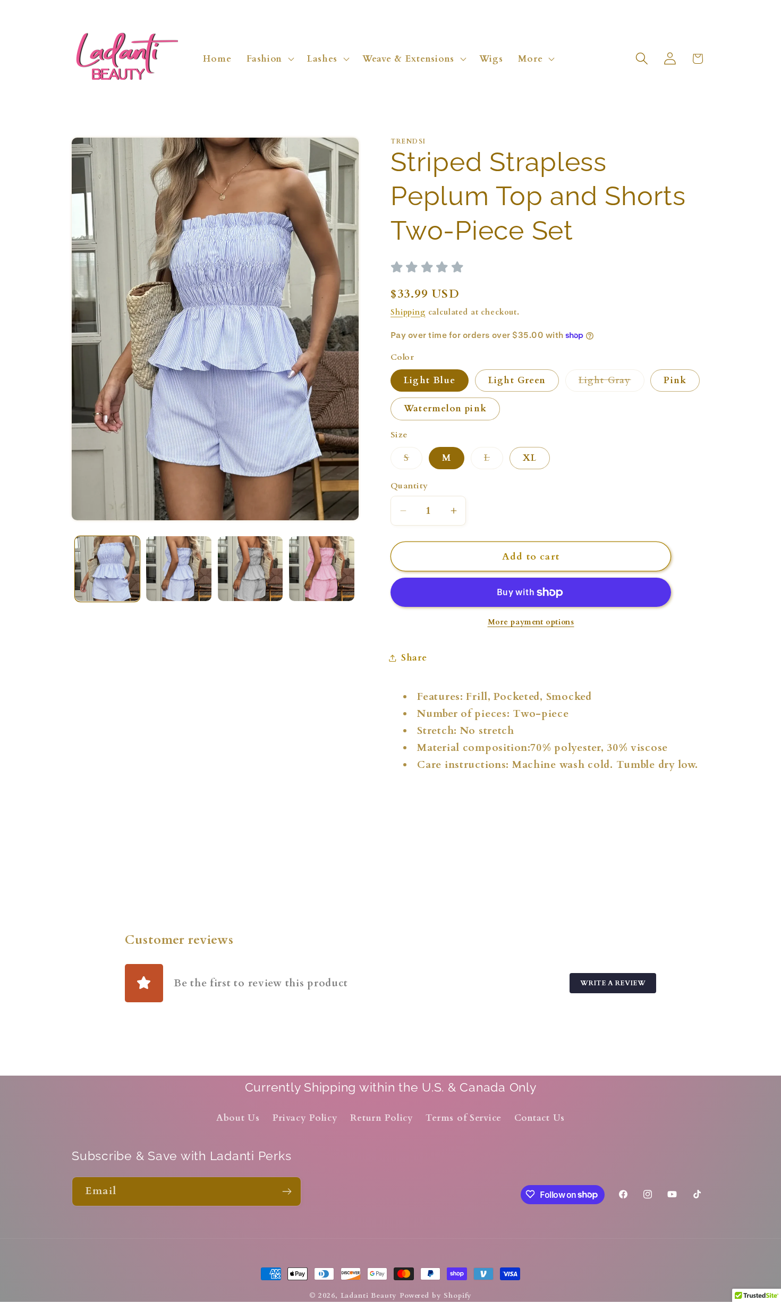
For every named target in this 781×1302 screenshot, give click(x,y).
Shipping (408, 312)
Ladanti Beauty (369, 1295)
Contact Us (539, 1118)
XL (530, 458)
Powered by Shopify (436, 1295)
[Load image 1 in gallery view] (107, 568)
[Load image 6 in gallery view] (178, 568)
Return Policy (381, 1118)
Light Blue (429, 380)
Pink (675, 380)
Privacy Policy (305, 1118)
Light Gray (611, 383)
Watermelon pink (445, 408)
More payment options (531, 622)
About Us (238, 1118)
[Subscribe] (287, 1191)
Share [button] (414, 658)
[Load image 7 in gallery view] (250, 568)
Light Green (517, 380)
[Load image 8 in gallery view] (321, 568)
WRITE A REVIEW (613, 983)
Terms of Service (464, 1118)
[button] (269, 58)
